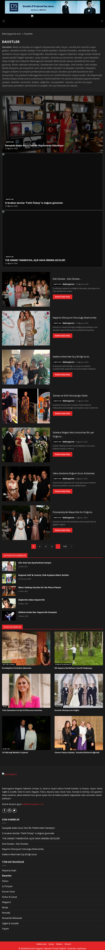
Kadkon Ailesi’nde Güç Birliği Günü (71, 356)
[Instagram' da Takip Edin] (9, 810)
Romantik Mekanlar (63, 664)
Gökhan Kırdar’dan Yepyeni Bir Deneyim (37, 612)
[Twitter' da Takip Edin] (14, 810)
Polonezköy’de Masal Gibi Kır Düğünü (72, 512)
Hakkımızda (41, 944)
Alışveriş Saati (9, 870)
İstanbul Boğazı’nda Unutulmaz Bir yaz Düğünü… (73, 434)
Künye (51, 944)
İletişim (68, 944)
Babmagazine (68, 284)
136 (65, 546)
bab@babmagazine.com (33, 804)
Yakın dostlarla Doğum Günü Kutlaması (74, 473)
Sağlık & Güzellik (10, 923)
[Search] (102, 21)
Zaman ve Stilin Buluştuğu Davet (70, 395)
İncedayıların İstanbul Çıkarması (16, 668)
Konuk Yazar (8, 891)
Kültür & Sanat (9, 664)
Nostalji (6, 912)
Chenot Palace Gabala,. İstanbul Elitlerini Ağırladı (77, 752)
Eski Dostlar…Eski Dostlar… (67, 278)
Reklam (59, 944)
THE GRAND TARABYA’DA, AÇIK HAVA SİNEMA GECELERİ (35, 260)
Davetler (10, 142)
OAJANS (62, 948)
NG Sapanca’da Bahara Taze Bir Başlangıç (73, 668)
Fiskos (5, 881)
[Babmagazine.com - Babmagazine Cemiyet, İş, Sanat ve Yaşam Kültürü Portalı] (52, 21)
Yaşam (5, 928)
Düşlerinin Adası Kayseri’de (31, 599)
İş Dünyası (7, 886)
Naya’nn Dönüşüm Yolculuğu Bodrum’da (74, 317)
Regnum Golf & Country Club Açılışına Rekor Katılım (43, 575)
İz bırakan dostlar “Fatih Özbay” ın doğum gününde (34, 202)
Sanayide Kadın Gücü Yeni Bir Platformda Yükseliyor (34, 145)
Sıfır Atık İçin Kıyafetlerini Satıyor (34, 562)
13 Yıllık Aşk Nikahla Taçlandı (15, 752)
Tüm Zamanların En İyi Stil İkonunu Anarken (22, 710)
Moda (5, 706)
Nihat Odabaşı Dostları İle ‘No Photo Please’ (39, 587)
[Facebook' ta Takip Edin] (4, 810)
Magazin (6, 902)
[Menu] (3, 21)
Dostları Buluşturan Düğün (67, 710)
